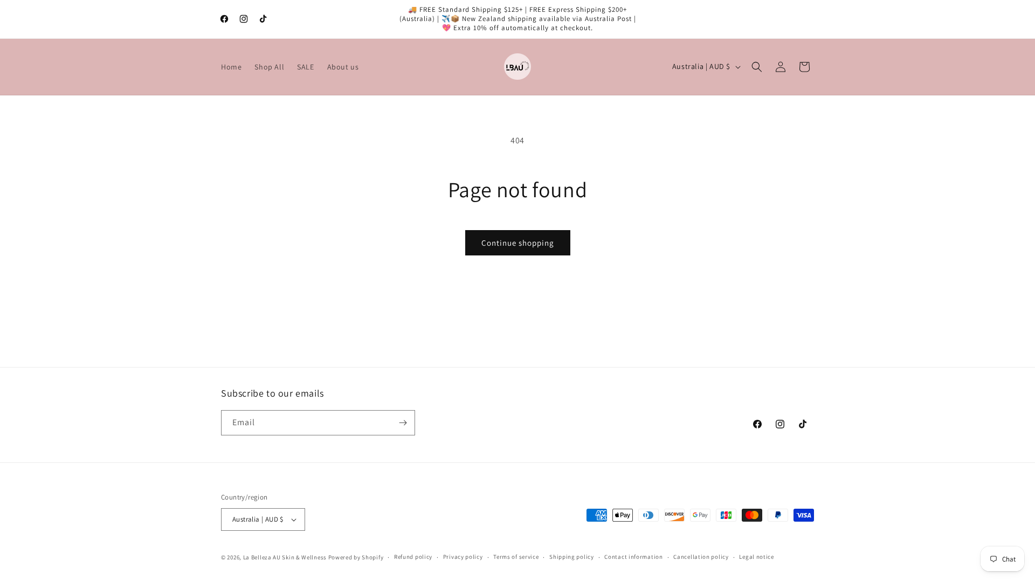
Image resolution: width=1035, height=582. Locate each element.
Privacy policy (463, 556)
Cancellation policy (700, 556)
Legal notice (756, 556)
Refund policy (413, 556)
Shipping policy (571, 556)
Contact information (633, 556)
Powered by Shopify (356, 557)
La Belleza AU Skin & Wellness (285, 557)
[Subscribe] (403, 422)
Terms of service (516, 556)
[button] (757, 67)
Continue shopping (517, 243)
